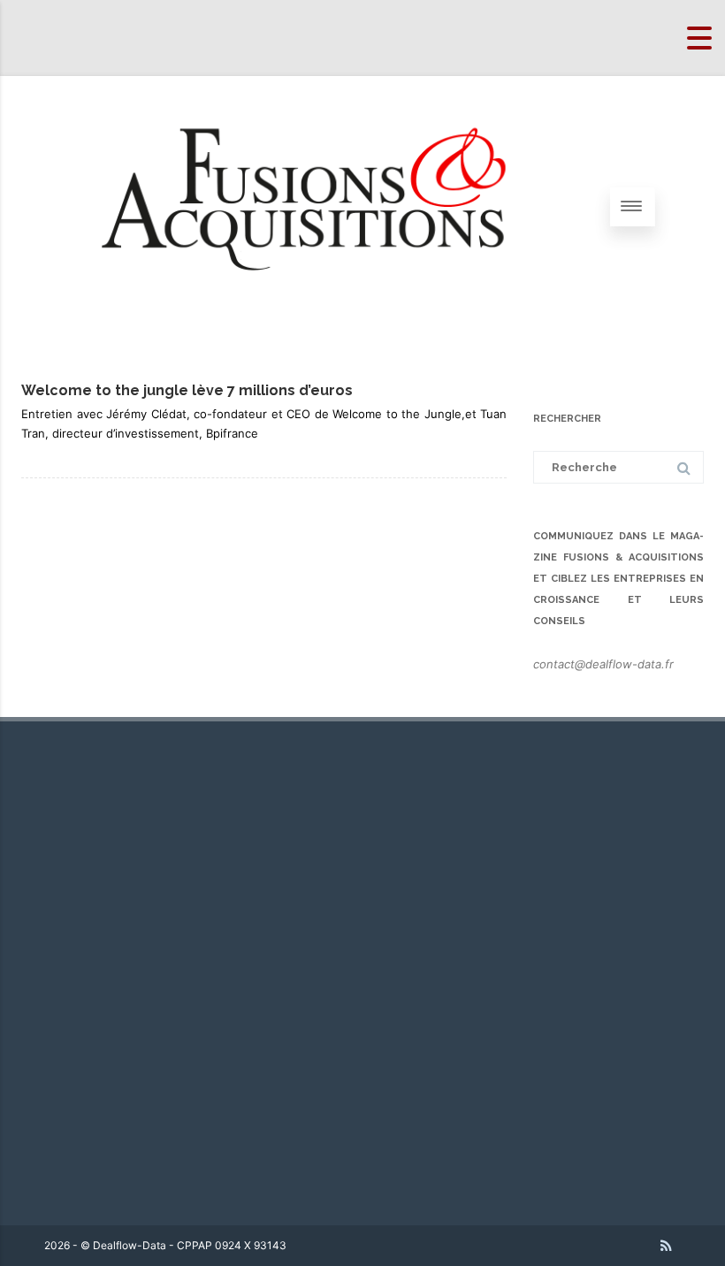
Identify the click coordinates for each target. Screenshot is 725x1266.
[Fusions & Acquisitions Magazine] (327, 331)
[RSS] (666, 1246)
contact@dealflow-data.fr (603, 664)
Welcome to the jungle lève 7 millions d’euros (187, 390)
